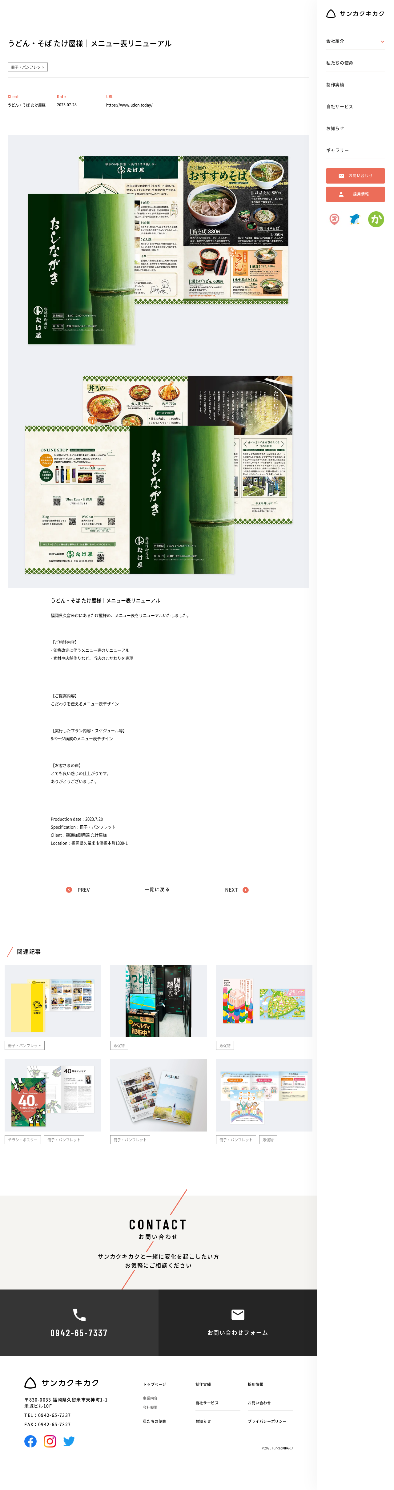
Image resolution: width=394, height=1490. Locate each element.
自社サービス (207, 1403)
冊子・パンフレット (27, 67)
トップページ (154, 1384)
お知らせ (203, 1421)
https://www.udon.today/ (129, 105)
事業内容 (150, 1398)
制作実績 (203, 1384)
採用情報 (255, 1384)
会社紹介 (335, 41)
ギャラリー (337, 150)
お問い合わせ (259, 1403)
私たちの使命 (154, 1421)
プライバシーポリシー (267, 1421)
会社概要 (150, 1407)
